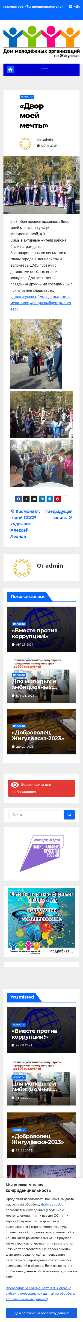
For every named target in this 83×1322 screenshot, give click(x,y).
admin (48, 140)
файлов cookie (52, 1204)
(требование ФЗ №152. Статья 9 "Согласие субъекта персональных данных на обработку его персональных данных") (40, 1293)
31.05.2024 (24, 1097)
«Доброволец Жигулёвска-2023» (38, 735)
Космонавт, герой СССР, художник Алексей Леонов (25, 524)
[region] (41, 1250)
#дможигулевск (23, 297)
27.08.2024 (24, 1045)
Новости (27, 96)
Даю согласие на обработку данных (42, 1313)
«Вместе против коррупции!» (34, 633)
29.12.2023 (24, 1150)
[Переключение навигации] (45, 70)
